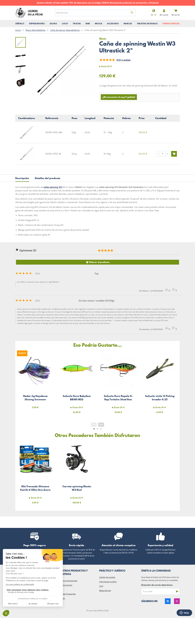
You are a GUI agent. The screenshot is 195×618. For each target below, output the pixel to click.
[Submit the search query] (132, 13)
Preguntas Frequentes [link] (66, 594)
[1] (100, 59)
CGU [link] (101, 586)
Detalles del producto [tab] (47, 178)
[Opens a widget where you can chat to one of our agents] (184, 613)
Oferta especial (171, 23)
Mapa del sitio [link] (105, 590)
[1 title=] (99, 250)
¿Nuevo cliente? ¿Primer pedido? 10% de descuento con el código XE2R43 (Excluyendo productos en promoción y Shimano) (97, 3)
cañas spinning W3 (52, 187)
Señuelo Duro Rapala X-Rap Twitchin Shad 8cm (118, 383)
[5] (113, 59)
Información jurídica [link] (107, 582)
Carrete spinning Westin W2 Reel (77, 474)
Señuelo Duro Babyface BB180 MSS (77, 383)
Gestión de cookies (107, 577)
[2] (103, 59)
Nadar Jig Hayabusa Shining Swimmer (35, 383)
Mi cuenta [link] (164, 15)
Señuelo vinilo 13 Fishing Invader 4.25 (159, 383)
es (152, 15)
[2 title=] (102, 250)
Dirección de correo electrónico (157, 585)
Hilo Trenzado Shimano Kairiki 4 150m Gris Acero (35, 474)
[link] (168, 601)
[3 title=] (105, 250)
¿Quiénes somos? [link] (64, 585)
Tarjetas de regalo (147, 23)
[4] (110, 59)
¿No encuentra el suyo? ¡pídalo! (118, 97)
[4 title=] (108, 250)
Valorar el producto (97, 262)
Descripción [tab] (22, 178)
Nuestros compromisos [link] (67, 581)
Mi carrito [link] (176, 15)
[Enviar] (177, 591)
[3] (107, 59)
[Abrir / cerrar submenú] (19, 23)
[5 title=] (111, 250)
